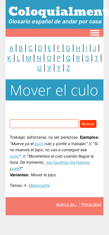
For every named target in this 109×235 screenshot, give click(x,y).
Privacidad (91, 204)
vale (15, 168)
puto (39, 143)
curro (14, 156)
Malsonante (39, 185)
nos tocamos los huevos (67, 162)
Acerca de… (67, 204)
